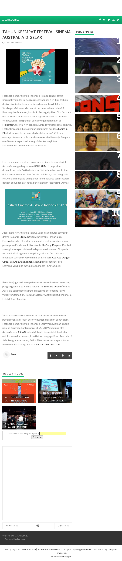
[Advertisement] (49, 7)
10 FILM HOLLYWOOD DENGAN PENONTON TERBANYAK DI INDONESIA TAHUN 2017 (97, 217)
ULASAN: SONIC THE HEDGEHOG (90, 81)
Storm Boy (25, 236)
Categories (11, 19)
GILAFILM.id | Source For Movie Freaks (42, 549)
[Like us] (100, 19)
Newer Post (12, 525)
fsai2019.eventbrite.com (47, 344)
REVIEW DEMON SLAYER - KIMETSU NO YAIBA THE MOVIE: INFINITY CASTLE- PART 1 (97, 179)
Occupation (8, 240)
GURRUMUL (42, 166)
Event (19, 42)
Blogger (21, 539)
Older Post (63, 525)
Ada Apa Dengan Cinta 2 (27, 261)
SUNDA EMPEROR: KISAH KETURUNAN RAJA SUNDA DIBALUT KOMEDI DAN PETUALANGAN (94, 65)
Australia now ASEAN (14, 331)
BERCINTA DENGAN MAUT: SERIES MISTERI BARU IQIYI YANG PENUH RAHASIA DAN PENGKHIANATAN (95, 123)
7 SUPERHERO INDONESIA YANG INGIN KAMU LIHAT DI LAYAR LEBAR (95, 198)
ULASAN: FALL (86, 156)
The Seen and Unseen (50, 286)
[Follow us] (104, 19)
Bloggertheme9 (83, 549)
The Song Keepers (51, 245)
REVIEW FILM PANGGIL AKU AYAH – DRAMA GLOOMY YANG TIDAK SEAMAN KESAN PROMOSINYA (97, 142)
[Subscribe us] (114, 19)
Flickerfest (8, 124)
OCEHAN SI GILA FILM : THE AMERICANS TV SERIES (94, 100)
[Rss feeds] (118, 19)
